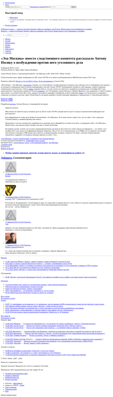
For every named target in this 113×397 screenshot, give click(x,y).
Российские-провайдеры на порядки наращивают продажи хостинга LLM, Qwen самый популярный (45, 355)
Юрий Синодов (11, 247)
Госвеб (7, 41)
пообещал (41, 91)
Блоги (27, 143)
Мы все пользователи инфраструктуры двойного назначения (32, 268)
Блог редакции (10, 387)
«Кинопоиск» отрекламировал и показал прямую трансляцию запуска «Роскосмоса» (41, 310)
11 (83, 153)
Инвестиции (10, 43)
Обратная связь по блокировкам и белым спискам (24, 287)
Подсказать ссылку (8, 298)
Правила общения (12, 375)
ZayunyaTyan (18, 326)
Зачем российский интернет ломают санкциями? (23, 289)
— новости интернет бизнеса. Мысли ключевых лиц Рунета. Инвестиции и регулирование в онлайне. (43, 31)
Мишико (17, 324)
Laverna (8, 199)
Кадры (7, 45)
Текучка (8, 53)
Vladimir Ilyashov (20, 335)
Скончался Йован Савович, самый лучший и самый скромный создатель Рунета (37, 262)
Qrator (22, 385)
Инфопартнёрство (12, 377)
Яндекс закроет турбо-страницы (36, 343)
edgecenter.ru (17, 383)
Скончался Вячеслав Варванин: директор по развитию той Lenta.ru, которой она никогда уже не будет (62, 331)
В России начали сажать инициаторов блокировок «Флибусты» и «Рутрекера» (39, 312)
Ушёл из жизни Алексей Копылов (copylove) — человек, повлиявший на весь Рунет (38, 264)
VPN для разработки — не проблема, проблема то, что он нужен (29, 291)
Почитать (4, 281)
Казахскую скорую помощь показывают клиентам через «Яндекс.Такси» (53, 326)
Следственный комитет (39, 143)
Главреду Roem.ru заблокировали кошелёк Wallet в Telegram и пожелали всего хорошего (69, 339)
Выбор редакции (7, 149)
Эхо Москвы (53, 143)
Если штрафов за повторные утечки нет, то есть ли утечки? (29, 351)
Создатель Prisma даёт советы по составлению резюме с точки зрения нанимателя (36, 285)
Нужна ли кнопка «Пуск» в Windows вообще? (46, 335)
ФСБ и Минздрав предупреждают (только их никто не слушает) (29, 293)
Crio (6, 224)
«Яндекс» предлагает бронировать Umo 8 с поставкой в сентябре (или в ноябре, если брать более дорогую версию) (51, 277)
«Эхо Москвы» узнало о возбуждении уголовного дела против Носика (27, 139)
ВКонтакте (14, 18)
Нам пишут (9, 49)
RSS (6, 391)
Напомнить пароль (37, 7)
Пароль (40, 7)
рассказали (27, 85)
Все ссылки (5, 296)
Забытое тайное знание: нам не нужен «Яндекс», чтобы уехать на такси (36, 306)
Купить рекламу (11, 25)
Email (7, 7)
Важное (4, 258)
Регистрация (10, 3)
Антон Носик (19, 143)
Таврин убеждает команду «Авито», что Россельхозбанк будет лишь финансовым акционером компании (64, 333)
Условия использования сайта (16, 373)
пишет (81, 93)
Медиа (7, 39)
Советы (8, 51)
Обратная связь (11, 389)
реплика (13, 104)
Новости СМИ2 (7, 99)
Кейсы (7, 47)
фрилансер (17, 331)
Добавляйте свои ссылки (35, 141)
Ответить (27, 174)
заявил (31, 89)
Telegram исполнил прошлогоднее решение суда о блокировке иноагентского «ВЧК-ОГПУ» (58, 341)
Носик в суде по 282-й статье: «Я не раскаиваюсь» (35, 81)
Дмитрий (17, 341)
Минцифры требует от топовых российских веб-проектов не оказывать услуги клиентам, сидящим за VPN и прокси (51, 266)
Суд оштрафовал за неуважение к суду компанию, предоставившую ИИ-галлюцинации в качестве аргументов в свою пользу (57, 304)
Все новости (5, 316)
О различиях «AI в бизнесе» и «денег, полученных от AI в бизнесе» (33, 353)
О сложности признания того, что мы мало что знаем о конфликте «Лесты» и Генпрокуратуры (59, 324)
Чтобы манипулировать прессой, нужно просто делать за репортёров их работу (43, 153)
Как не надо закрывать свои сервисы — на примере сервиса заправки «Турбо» (56, 328)
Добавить (6, 157)
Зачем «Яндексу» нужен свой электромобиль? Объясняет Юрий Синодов (37, 270)
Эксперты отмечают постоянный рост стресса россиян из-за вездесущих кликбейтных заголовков (47, 308)
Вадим (7, 176)
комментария (6, 145)
